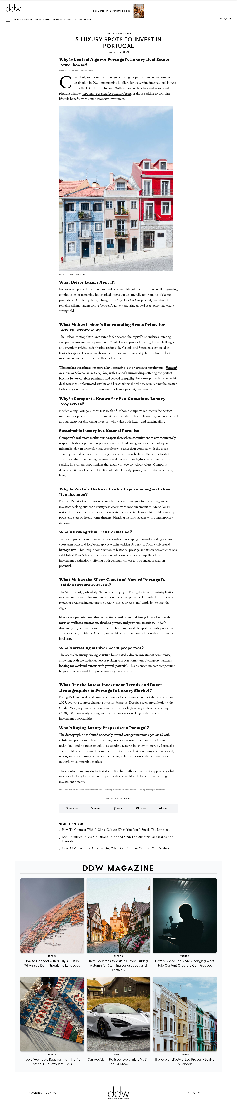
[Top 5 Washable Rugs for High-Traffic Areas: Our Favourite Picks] (52, 1014)
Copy (165, 808)
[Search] (230, 19)
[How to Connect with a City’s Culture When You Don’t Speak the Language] (52, 915)
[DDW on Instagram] (221, 19)
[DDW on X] (225, 19)
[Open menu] (8, 19)
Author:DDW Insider (118, 798)
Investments (43, 19)
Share (126, 52)
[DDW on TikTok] (199, 1093)
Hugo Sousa (79, 274)
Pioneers (85, 19)
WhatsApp (74, 808)
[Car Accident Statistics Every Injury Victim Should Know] (118, 1014)
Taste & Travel (23, 19)
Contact (52, 1092)
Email (143, 808)
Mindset (72, 19)
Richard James (87, 70)
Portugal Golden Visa (126, 300)
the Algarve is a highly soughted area (106, 93)
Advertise (35, 1092)
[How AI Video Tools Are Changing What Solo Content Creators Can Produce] (185, 915)
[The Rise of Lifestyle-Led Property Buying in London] (185, 1014)
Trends (52, 956)
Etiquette (59, 19)
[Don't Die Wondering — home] (37, 8)
